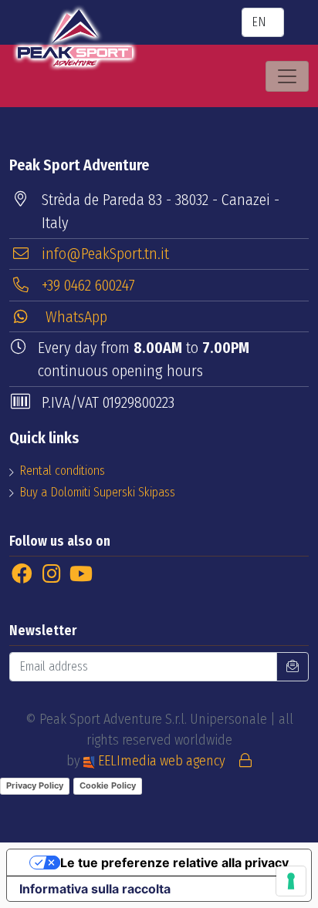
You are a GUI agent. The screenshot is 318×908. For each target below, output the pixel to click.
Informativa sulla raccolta (95, 888)
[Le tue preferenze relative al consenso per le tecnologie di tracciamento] (291, 881)
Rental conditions (62, 470)
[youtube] (81, 574)
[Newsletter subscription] (292, 666)
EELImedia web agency (161, 760)
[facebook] (22, 574)
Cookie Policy (108, 785)
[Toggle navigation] (287, 76)
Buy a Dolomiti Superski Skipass (97, 492)
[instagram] (51, 574)
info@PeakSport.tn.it (105, 253)
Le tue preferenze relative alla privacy (174, 862)
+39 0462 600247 (88, 285)
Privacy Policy (34, 785)
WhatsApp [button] (74, 317)
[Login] (245, 760)
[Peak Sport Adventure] (75, 38)
